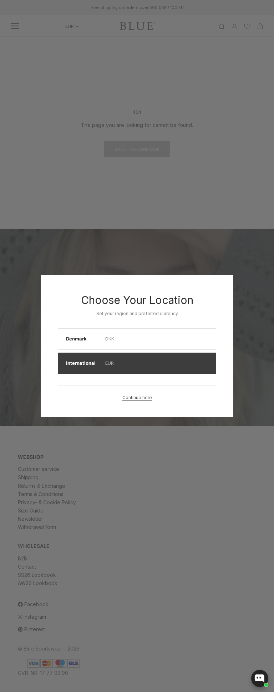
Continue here (137, 397)
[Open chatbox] (259, 678)
